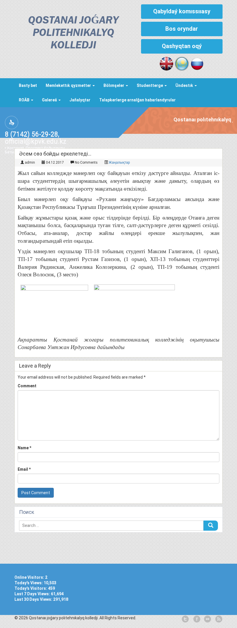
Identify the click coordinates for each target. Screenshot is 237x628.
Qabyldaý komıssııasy (181, 11)
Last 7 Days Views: (32, 594)
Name (24, 448)
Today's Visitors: (31, 588)
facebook (196, 619)
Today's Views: (29, 583)
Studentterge (150, 85)
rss (218, 619)
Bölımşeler (114, 85)
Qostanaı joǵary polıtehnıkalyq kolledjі (73, 33)
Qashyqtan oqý (182, 46)
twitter (185, 619)
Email (24, 469)
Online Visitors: (29, 577)
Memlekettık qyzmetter (69, 85)
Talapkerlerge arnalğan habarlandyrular (137, 100)
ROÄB (24, 100)
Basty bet (28, 85)
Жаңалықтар (119, 162)
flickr (207, 619)
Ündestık (184, 85)
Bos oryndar (181, 28)
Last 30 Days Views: (33, 599)
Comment (27, 386)
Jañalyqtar (79, 100)
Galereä (50, 100)
